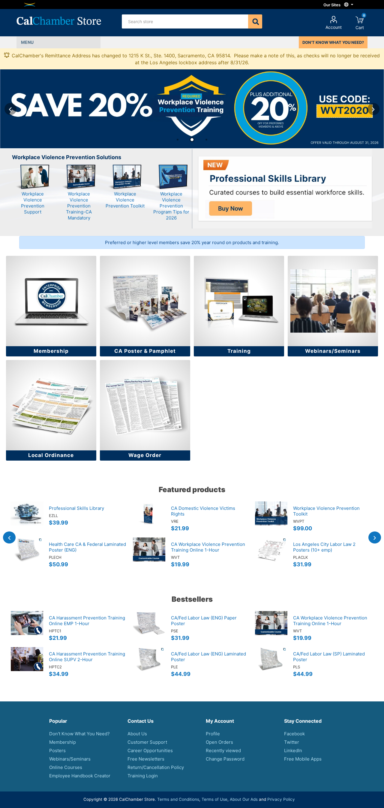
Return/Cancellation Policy (156, 767)
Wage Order (144, 455)
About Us (137, 734)
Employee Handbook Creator (79, 776)
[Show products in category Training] (239, 301)
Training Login (143, 776)
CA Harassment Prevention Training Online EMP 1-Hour (87, 620)
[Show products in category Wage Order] (145, 405)
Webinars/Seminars (333, 351)
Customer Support (147, 742)
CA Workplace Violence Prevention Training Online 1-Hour (208, 547)
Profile (213, 734)
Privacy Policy (281, 799)
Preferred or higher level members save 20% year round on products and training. (192, 242)
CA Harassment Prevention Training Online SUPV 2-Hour (87, 656)
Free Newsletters (146, 759)
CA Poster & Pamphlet (145, 351)
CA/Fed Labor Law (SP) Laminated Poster (329, 656)
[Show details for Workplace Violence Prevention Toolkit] (271, 519)
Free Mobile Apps (303, 759)
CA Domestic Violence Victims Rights (203, 511)
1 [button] (178, 140)
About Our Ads (244, 799)
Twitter (291, 742)
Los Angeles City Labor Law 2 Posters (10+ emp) (324, 547)
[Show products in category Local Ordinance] (51, 405)
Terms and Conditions (178, 799)
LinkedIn (293, 750)
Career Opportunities (150, 750)
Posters (57, 750)
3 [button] (206, 140)
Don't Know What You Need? (79, 734)
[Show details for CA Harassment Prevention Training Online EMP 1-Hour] (27, 629)
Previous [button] (10, 109)
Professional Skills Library (76, 508)
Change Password (225, 759)
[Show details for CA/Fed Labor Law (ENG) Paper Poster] (149, 629)
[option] (192, 108)
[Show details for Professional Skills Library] (27, 519)
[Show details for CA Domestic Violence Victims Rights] (149, 519)
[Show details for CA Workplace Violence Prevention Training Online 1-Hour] (149, 555)
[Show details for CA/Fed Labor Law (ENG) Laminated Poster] (149, 665)
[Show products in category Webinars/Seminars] (333, 301)
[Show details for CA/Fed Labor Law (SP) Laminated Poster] (271, 665)
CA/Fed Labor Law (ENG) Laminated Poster (208, 656)
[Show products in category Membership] (51, 301)
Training (239, 351)
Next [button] (374, 109)
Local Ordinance (51, 455)
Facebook (294, 734)
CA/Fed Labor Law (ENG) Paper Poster (204, 620)
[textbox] (185, 21)
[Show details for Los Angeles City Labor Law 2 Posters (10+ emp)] (271, 555)
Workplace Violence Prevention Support (32, 203)
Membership (51, 351)
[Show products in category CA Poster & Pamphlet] (145, 301)
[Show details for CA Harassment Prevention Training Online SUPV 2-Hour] (27, 665)
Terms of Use (214, 799)
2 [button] (192, 140)
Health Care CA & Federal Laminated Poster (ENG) (87, 547)
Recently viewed (223, 750)
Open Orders (219, 742)
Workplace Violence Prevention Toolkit (125, 200)
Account (334, 27)
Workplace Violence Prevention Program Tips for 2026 (171, 206)
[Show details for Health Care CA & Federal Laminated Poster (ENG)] (27, 555)
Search (255, 21)
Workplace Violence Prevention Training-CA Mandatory (79, 206)
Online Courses (65, 767)
